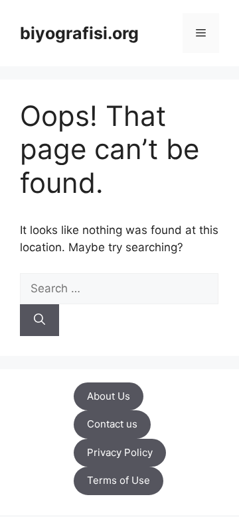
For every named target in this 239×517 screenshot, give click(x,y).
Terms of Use (118, 480)
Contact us (112, 424)
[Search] (39, 320)
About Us (108, 396)
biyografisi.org (79, 33)
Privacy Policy (120, 452)
